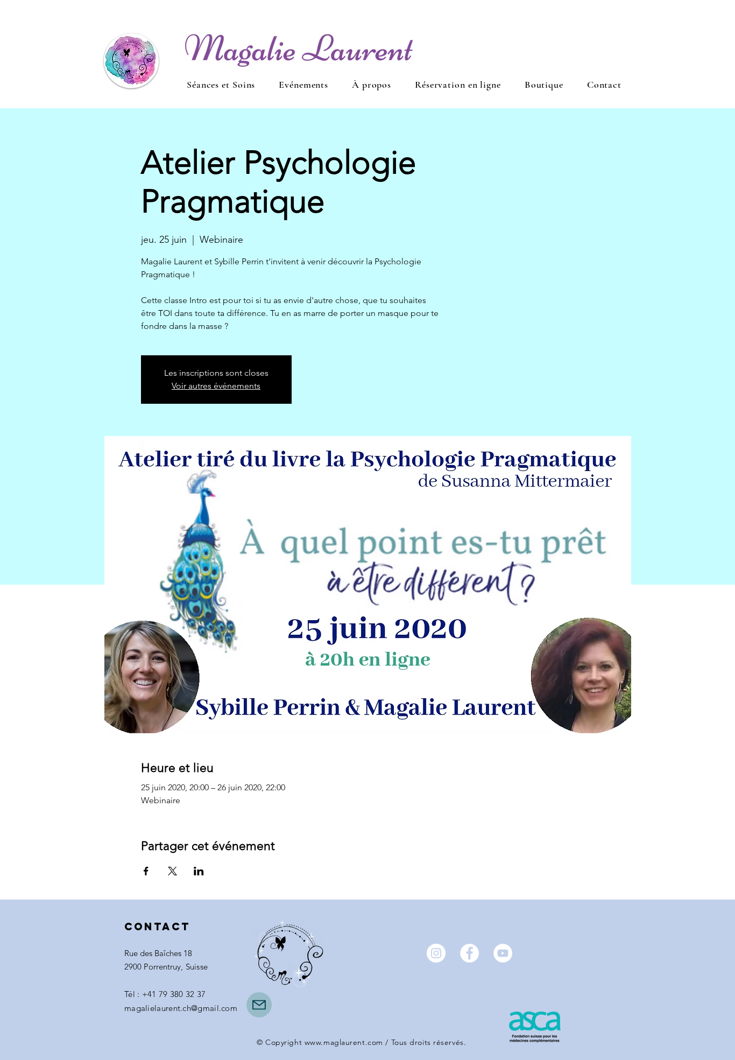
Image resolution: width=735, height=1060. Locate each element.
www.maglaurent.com (344, 1042)
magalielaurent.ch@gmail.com (180, 1008)
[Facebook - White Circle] (469, 953)
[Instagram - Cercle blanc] (436, 953)
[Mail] (259, 1004)
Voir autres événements (216, 386)
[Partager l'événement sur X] (172, 871)
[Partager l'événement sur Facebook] (146, 871)
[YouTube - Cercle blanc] (502, 953)
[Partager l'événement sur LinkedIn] (199, 871)
